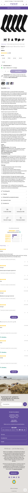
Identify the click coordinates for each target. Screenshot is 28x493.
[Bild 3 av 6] (12, 39)
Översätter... (4, 337)
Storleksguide (7, 65)
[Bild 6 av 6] (22, 39)
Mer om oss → (14, 473)
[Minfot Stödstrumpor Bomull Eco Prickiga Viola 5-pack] (12, 83)
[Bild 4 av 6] (15, 39)
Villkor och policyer (14, 488)
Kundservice (6, 203)
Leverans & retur (7, 200)
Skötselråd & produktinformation (11, 197)
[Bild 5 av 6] (19, 39)
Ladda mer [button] (14, 317)
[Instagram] (11, 477)
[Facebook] (9, 477)
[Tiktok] (16, 477)
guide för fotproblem (17, 469)
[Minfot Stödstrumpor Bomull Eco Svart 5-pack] (3, 83)
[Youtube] (14, 477)
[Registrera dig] (25, 404)
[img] (3, 249)
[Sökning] (4, 4)
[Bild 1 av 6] (5, 39)
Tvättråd (5, 194)
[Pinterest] (19, 477)
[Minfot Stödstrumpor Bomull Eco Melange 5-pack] (8, 83)
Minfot (8, 88)
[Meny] (1, 4)
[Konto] (23, 4)
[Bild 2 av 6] (8, 39)
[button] (4, 53)
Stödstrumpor (3, 44)
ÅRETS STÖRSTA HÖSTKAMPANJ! (14, 8)
